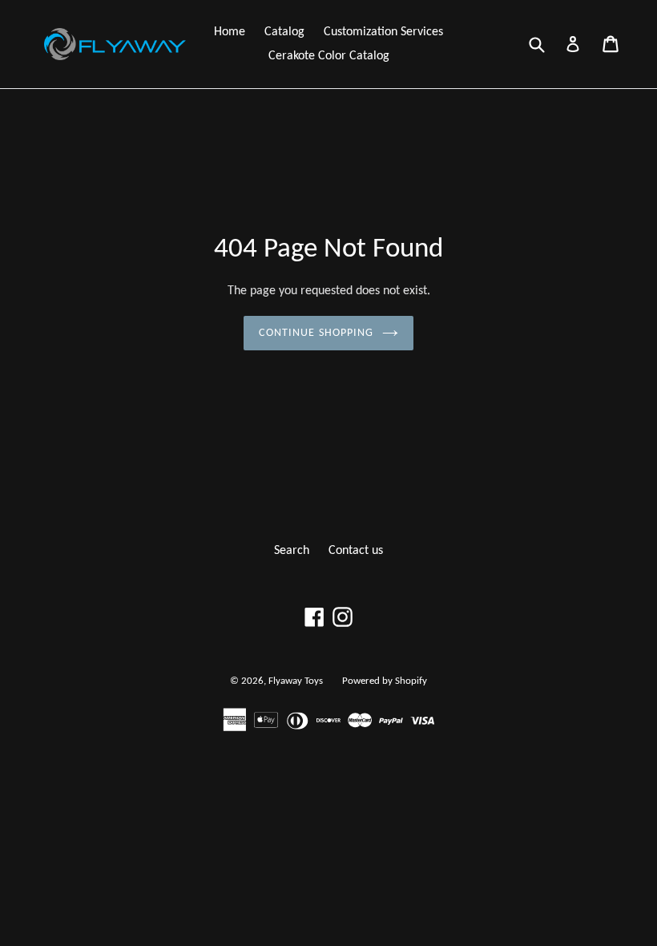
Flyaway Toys (295, 681)
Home (229, 32)
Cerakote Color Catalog (328, 56)
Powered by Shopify (384, 681)
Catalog (284, 32)
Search (291, 550)
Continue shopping (316, 333)
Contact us (355, 550)
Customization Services (383, 32)
